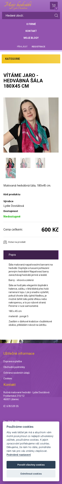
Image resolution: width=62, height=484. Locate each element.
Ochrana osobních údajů (16, 372)
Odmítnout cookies (31, 473)
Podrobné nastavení (19, 454)
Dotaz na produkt (16, 242)
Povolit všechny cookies (31, 464)
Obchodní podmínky (14, 367)
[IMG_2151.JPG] (31, 125)
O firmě (31, 24)
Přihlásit (22, 46)
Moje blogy (31, 38)
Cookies (7, 378)
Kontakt (31, 31)
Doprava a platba (12, 361)
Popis (12, 254)
